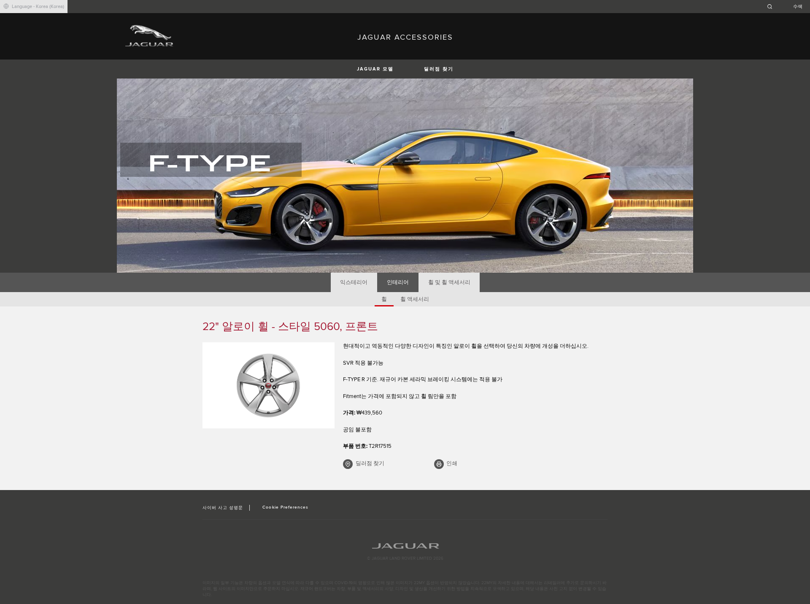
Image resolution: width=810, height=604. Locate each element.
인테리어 (398, 282)
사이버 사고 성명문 (222, 507)
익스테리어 (353, 282)
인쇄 (451, 463)
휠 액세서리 (414, 299)
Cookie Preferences (285, 507)
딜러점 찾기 (439, 69)
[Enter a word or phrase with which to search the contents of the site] (787, 6)
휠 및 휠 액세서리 (449, 282)
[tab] (354, 282)
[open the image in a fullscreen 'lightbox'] (268, 385)
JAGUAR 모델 (375, 69)
